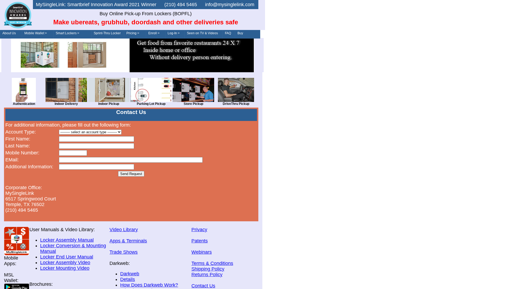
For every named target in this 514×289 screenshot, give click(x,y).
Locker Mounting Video (64, 268)
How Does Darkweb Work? (149, 285)
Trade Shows (123, 252)
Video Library (123, 229)
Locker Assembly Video (65, 262)
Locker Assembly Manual (67, 240)
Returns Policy (206, 274)
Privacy (199, 229)
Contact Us (203, 285)
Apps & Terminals (128, 241)
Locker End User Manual (66, 257)
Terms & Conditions (212, 263)
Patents (199, 241)
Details (127, 279)
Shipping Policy (207, 269)
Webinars (201, 252)
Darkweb (129, 273)
